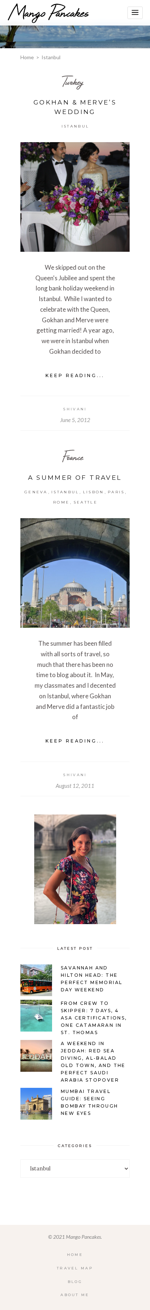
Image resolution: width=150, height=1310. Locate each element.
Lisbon (93, 492)
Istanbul (75, 126)
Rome (61, 502)
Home (27, 57)
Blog (75, 1281)
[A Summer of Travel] (75, 573)
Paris (116, 492)
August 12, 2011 (75, 785)
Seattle (86, 502)
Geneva (36, 492)
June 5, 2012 (75, 420)
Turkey (72, 82)
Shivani (75, 409)
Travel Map (75, 1268)
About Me (74, 1294)
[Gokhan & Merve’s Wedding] (75, 197)
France (72, 457)
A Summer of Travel (75, 477)
